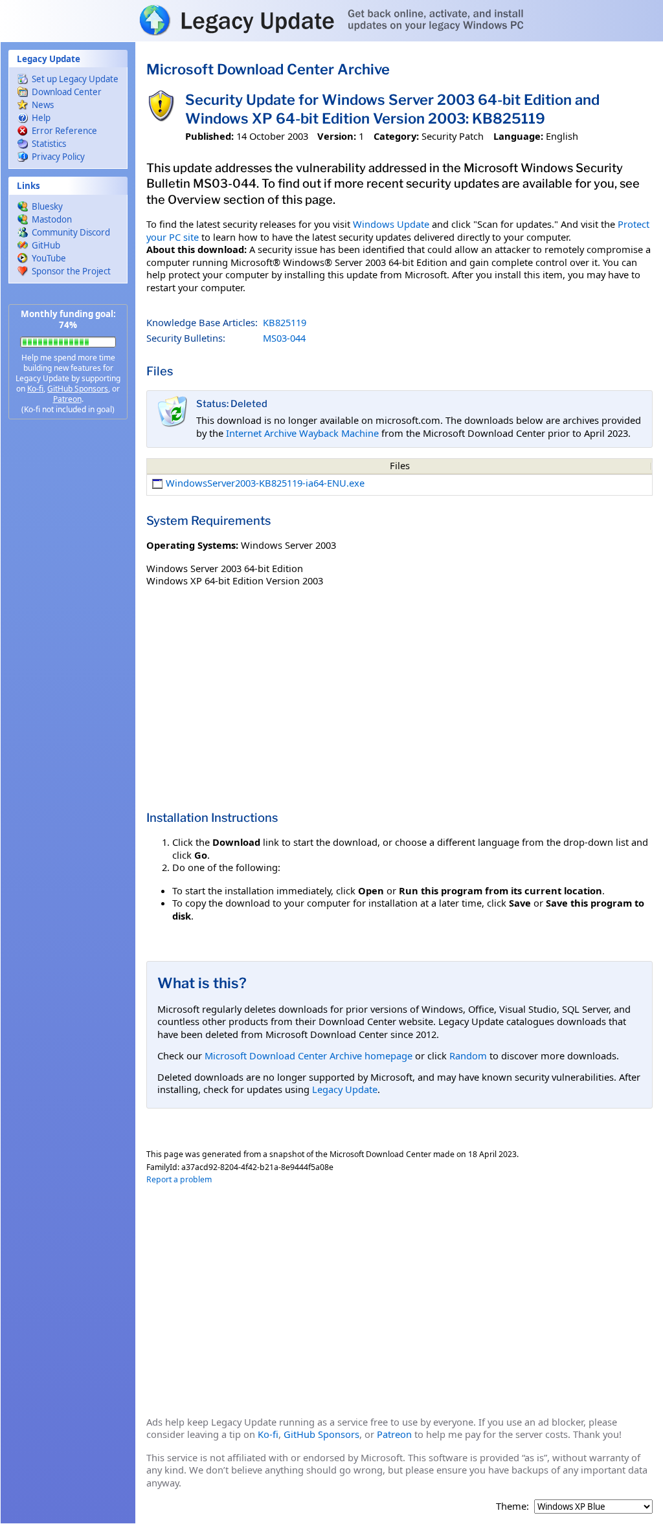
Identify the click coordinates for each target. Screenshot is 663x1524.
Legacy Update (344, 1089)
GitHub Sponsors (77, 388)
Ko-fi (35, 388)
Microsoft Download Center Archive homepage (308, 1055)
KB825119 (284, 322)
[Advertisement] (68, 634)
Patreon (67, 398)
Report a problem (179, 1179)
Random (468, 1055)
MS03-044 (284, 337)
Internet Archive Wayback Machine (302, 432)
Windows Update (391, 223)
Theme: (512, 1506)
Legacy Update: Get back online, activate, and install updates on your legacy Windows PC (331, 20)
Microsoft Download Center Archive (268, 69)
